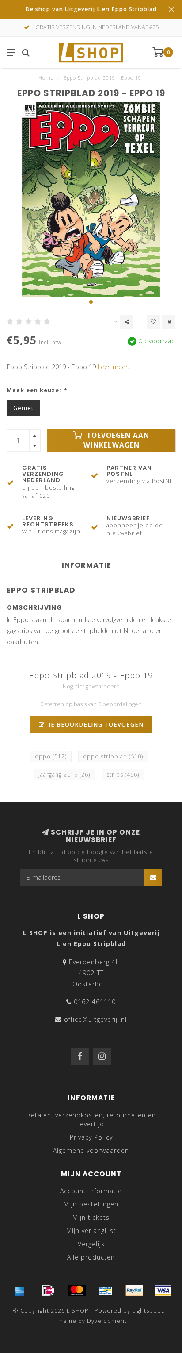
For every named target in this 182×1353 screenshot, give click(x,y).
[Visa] (163, 1290)
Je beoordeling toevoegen (95, 724)
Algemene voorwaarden (91, 1150)
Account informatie (91, 1191)
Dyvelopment (107, 1321)
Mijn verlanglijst (91, 1230)
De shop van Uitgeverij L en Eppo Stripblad (91, 9)
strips (122, 774)
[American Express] (19, 1290)
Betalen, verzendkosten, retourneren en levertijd (91, 1119)
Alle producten (91, 1257)
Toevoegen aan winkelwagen (116, 440)
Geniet (23, 408)
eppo (51, 756)
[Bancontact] (106, 1290)
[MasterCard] (77, 1290)
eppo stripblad (113, 756)
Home (45, 77)
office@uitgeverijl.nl (95, 1019)
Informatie (86, 565)
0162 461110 (95, 1001)
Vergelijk (91, 1244)
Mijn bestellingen (91, 1204)
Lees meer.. (114, 367)
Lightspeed (148, 1310)
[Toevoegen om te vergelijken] (168, 322)
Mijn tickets (91, 1217)
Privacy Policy (91, 1137)
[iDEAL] (48, 1290)
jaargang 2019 (64, 774)
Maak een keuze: (37, 390)
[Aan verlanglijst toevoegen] (153, 322)
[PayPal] (134, 1290)
